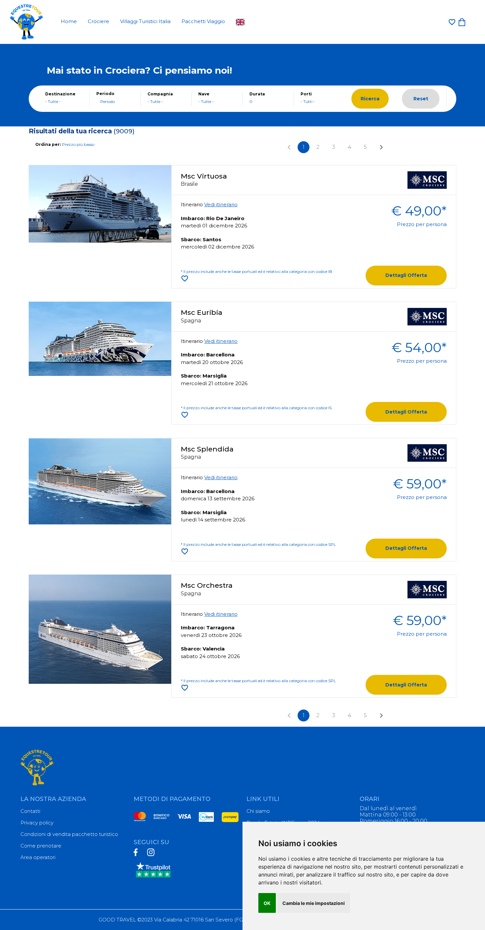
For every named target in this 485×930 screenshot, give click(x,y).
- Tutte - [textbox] (53, 101)
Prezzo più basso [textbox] (78, 144)
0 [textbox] (250, 101)
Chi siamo (258, 811)
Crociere (98, 21)
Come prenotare (40, 846)
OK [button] (267, 903)
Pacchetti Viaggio (203, 21)
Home (69, 21)
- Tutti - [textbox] (308, 101)
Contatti (30, 811)
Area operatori (37, 857)
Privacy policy (36, 822)
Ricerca (370, 99)
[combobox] (64, 101)
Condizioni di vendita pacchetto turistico (69, 834)
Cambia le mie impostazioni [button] (313, 903)
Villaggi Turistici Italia (145, 21)
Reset (420, 99)
